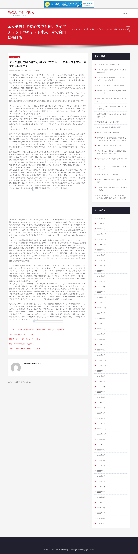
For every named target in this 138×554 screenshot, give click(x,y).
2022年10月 (101, 434)
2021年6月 (101, 487)
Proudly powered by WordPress (54, 550)
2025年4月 (101, 276)
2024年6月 (101, 329)
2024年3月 (101, 344)
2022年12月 (101, 423)
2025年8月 (101, 255)
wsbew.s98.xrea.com (23, 70)
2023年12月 (101, 360)
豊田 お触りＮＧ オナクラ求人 (21, 334)
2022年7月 (101, 450)
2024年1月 (101, 355)
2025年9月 (101, 250)
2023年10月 (101, 371)
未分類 (36, 70)
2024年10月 (101, 308)
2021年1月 (101, 513)
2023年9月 (101, 376)
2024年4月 (101, 339)
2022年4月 (101, 466)
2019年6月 (101, 518)
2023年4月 (101, 402)
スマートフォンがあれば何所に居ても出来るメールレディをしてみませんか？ (37, 329)
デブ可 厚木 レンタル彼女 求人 (108, 122)
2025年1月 (101, 292)
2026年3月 (101, 218)
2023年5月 (101, 397)
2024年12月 (101, 297)
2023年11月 (101, 366)
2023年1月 (101, 418)
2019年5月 (101, 523)
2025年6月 (101, 266)
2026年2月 (101, 223)
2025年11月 (101, 239)
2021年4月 (101, 497)
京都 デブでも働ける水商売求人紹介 (111, 85)
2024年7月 (101, 323)
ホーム (124, 13)
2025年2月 (101, 287)
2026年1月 (101, 229)
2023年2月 (101, 413)
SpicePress (78, 550)
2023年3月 (101, 408)
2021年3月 (101, 502)
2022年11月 (101, 429)
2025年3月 (101, 281)
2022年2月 (101, 476)
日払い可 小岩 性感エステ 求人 (108, 132)
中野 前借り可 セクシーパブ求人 (110, 145)
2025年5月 (101, 271)
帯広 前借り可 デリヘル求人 (108, 174)
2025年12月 (101, 234)
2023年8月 (101, 381)
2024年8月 (101, 318)
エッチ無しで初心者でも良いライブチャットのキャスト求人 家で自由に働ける (102, 30)
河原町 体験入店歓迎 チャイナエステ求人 (25, 348)
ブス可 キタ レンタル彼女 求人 (108, 64)
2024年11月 (101, 302)
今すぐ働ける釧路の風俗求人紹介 (109, 127)
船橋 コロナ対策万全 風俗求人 (21, 344)
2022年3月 (101, 471)
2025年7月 (101, 260)
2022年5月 (101, 460)
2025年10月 (101, 244)
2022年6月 (101, 455)
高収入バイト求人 (21, 12)
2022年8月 (101, 444)
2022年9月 (101, 439)
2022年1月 (101, 481)
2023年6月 (101, 392)
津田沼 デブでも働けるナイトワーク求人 (24, 339)
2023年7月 (101, 387)
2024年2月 (101, 350)
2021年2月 (101, 508)
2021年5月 (101, 492)
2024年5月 (101, 334)
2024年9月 (101, 313)
